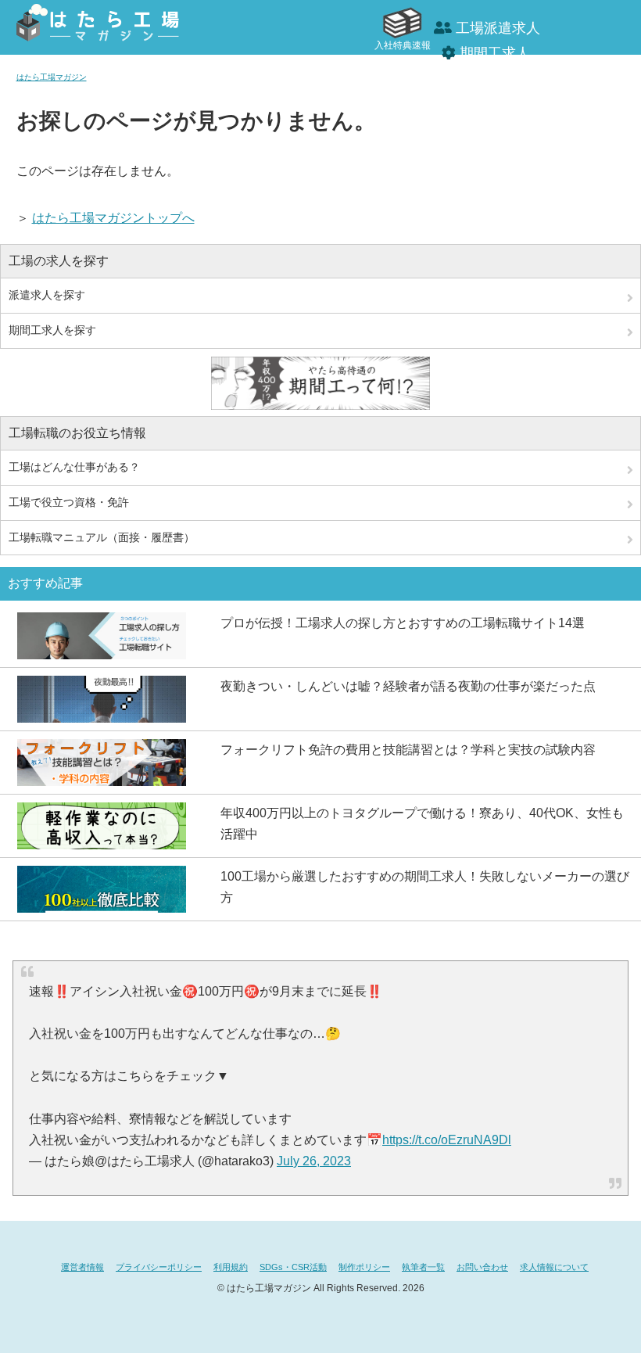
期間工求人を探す (52, 330)
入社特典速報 (402, 45)
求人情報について (554, 1267)
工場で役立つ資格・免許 (69, 502)
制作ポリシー (364, 1267)
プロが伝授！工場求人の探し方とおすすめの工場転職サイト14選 (402, 623)
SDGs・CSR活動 (293, 1267)
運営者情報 (82, 1267)
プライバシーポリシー (159, 1267)
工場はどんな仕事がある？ (74, 467)
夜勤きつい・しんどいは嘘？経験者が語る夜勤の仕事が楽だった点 (408, 686)
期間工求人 (495, 53)
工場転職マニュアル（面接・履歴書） (102, 537)
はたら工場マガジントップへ (113, 217)
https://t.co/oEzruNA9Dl (446, 1140)
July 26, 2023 (314, 1161)
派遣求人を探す (47, 295)
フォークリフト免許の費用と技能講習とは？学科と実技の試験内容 (408, 749)
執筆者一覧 (423, 1267)
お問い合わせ (482, 1267)
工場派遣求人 (498, 28)
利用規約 (230, 1267)
